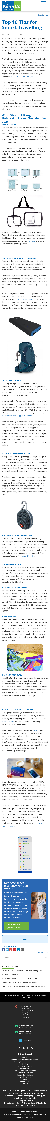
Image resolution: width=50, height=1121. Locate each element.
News (25, 1079)
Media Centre (25, 1081)
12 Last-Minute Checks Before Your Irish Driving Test (22, 970)
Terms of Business (25, 1066)
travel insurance (8, 721)
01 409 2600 (27, 1041)
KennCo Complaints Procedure (25, 1070)
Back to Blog (43, 15)
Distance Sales (25, 1068)
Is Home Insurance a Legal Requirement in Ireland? (21, 978)
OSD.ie (6, 1114)
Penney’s (31, 241)
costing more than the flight (22, 76)
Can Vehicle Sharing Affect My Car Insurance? (19, 982)
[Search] (45, 957)
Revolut (36, 730)
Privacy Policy (32, 1112)
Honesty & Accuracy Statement (25, 1062)
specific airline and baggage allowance (17, 416)
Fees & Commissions (25, 1075)
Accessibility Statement (25, 1073)
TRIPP (16, 404)
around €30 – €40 (27, 556)
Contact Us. (27, 997)
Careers (25, 1084)
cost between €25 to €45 (26, 299)
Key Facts (25, 1064)
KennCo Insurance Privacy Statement (25, 1059)
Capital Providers (25, 1077)
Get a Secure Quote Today (13, 926)
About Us (25, 1057)
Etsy (31, 471)
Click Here (8, 995)
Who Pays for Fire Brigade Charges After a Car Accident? (24, 986)
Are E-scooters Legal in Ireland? (14, 974)
